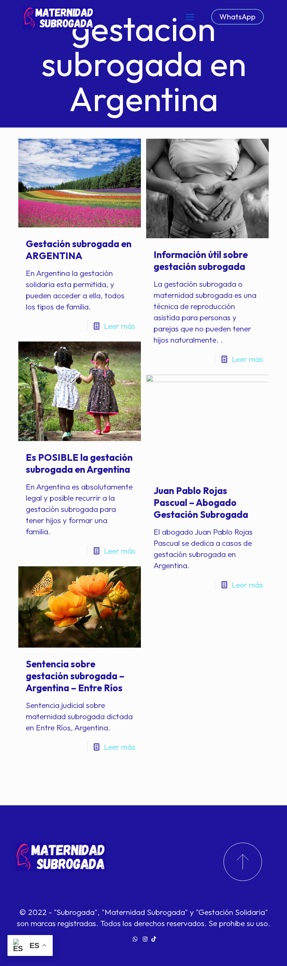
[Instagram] (145, 939)
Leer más (119, 326)
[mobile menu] (189, 16)
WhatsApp (237, 16)
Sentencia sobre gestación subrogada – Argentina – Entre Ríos (75, 676)
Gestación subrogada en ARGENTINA (79, 250)
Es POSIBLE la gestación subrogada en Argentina (79, 463)
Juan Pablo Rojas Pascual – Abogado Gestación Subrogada (201, 502)
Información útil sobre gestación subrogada (201, 261)
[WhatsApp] (135, 939)
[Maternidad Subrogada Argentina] (58, 17)
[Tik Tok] (153, 939)
